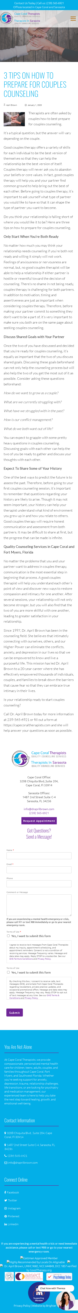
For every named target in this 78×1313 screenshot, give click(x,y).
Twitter (12, 1200)
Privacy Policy (22, 1305)
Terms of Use (14, 931)
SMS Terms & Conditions (21, 958)
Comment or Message (17, 892)
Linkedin (13, 1224)
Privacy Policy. (44, 958)
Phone (10, 878)
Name (10, 850)
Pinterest (13, 1216)
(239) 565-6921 (39, 813)
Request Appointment (39, 821)
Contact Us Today (24, 3)
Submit (14, 1013)
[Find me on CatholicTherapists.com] (68, 1262)
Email (10, 864)
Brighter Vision (55, 1305)
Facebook (13, 1192)
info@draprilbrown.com (39, 809)
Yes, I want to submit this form (31, 936)
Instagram (14, 1208)
